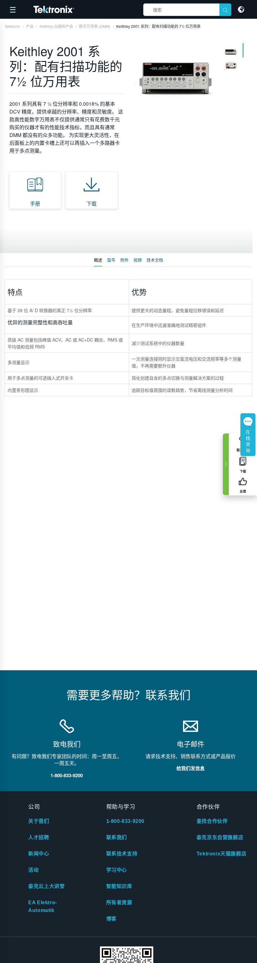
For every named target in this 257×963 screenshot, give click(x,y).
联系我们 (116, 837)
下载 (92, 203)
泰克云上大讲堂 (46, 886)
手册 (35, 203)
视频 (138, 260)
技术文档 (155, 260)
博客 (111, 918)
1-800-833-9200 (125, 821)
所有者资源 (119, 902)
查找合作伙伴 (212, 821)
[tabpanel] (175, 71)
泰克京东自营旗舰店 (220, 837)
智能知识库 (119, 886)
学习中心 (116, 870)
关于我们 (38, 821)
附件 (124, 260)
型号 (111, 260)
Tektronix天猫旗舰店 (221, 853)
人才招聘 (38, 837)
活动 (33, 870)
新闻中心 (38, 853)
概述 (98, 260)
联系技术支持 (122, 853)
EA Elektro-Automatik (42, 906)
